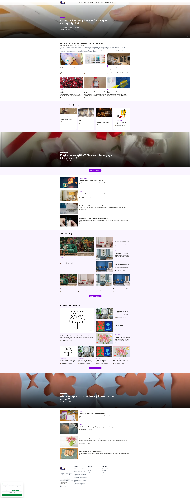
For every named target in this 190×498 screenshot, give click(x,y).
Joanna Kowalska (63, 160)
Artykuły (76, 466)
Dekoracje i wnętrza (90, 2)
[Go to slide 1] (186, 36)
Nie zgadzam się (12, 492)
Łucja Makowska (63, 29)
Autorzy (90, 466)
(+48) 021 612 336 (64, 485)
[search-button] (126, 2)
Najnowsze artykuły (82, 2)
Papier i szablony (101, 2)
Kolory (96, 2)
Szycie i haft (112, 2)
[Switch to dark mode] (129, 2)
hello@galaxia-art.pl (64, 486)
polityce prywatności (15, 490)
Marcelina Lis (62, 401)
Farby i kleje (107, 2)
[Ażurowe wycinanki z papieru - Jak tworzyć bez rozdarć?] (95, 390)
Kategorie (104, 466)
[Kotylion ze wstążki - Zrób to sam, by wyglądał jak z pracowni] (95, 149)
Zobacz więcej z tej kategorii (94, 170)
